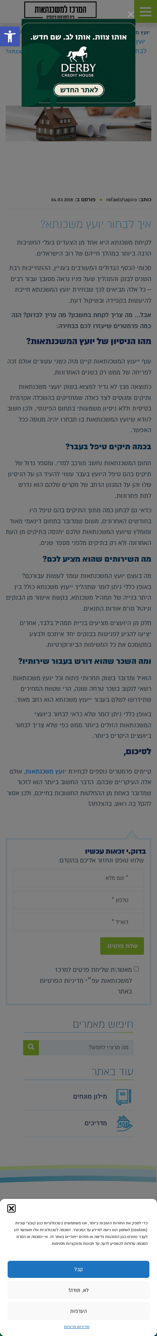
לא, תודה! (79, 1290)
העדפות (78, 1311)
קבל (78, 1270)
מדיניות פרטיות (76, 1326)
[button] (11, 1208)
